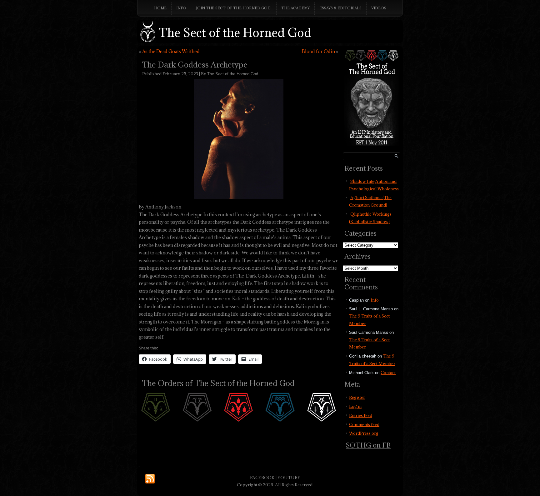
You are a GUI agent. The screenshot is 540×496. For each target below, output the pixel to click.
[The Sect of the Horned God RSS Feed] (150, 479)
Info (181, 8)
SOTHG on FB (368, 445)
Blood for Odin (318, 51)
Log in (355, 406)
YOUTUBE (289, 477)
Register (357, 397)
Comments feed (364, 424)
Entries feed (360, 415)
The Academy (295, 8)
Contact (388, 372)
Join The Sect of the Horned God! (234, 8)
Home (160, 8)
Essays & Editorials (340, 8)
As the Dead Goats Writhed (171, 51)
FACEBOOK (262, 477)
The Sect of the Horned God (235, 32)
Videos (378, 8)
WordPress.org (363, 433)
